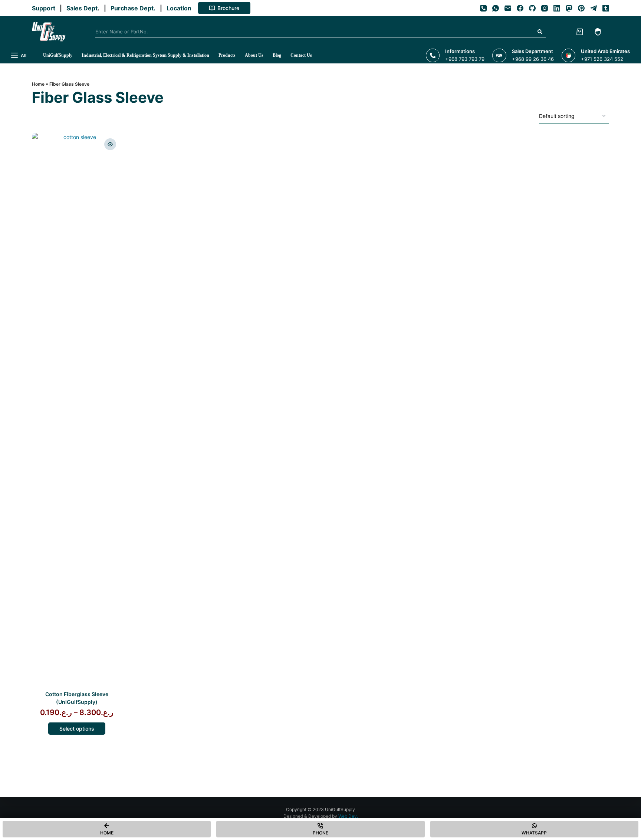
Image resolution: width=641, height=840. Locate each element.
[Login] (598, 32)
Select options (76, 728)
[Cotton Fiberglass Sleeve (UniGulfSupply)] (77, 411)
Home (38, 84)
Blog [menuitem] (277, 55)
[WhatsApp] (495, 8)
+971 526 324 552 (602, 59)
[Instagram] (544, 8)
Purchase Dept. (134, 8)
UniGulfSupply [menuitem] (57, 55)
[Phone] (483, 8)
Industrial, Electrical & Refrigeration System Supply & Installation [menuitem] (145, 55)
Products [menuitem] (227, 55)
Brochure (228, 8)
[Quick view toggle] (110, 144)
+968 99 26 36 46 (533, 59)
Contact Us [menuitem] (301, 55)
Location (180, 8)
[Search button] (540, 31)
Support (45, 8)
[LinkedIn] (556, 8)
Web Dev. (348, 816)
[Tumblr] (605, 8)
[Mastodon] (569, 8)
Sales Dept (81, 8)
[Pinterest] (581, 8)
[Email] (507, 8)
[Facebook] (520, 8)
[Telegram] (593, 8)
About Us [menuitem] (254, 55)
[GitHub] (532, 8)
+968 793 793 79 (464, 59)
